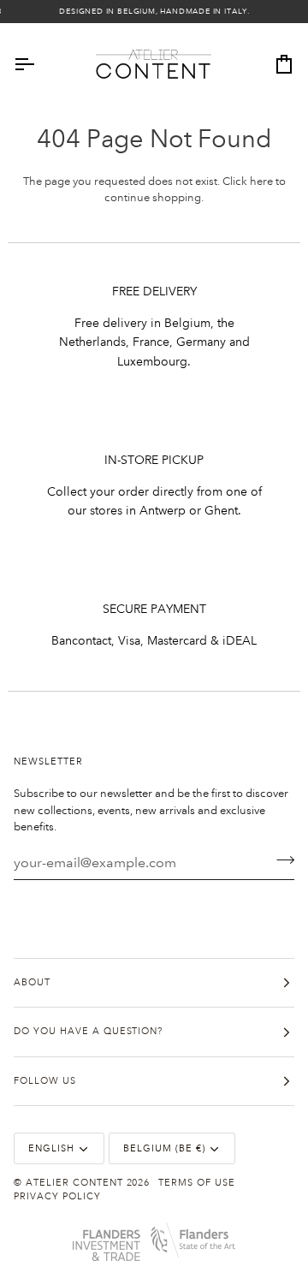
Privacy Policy (57, 1197)
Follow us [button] (45, 1081)
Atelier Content (74, 1183)
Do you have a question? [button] (88, 1032)
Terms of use (196, 1183)
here (261, 181)
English (51, 1149)
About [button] (32, 983)
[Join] (280, 860)
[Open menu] (39, 64)
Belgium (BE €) (164, 1149)
